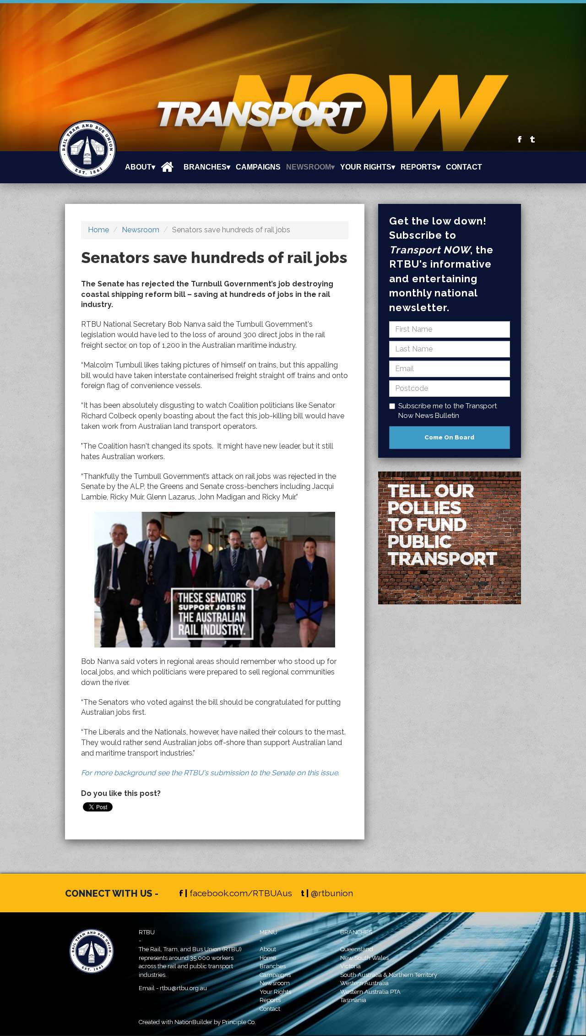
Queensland (356, 949)
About (268, 949)
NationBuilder (193, 1022)
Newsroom (140, 229)
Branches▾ (207, 167)
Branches (273, 966)
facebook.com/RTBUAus (241, 893)
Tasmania (353, 1000)
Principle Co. (239, 1022)
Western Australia (364, 983)
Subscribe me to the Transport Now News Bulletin (447, 411)
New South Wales (364, 957)
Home (98, 229)
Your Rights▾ (367, 167)
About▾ (140, 167)
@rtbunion (332, 893)
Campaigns (258, 167)
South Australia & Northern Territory (388, 974)
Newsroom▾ (310, 167)
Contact (464, 167)
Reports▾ (420, 167)
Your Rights (275, 991)
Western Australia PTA (370, 991)
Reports (270, 1000)
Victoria (350, 966)
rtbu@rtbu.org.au (183, 988)
